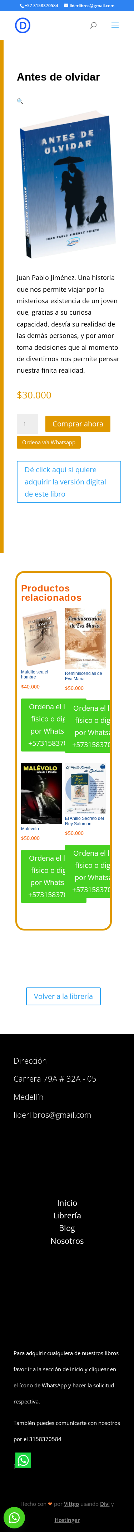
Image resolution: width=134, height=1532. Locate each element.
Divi (105, 1503)
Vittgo (71, 1503)
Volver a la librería (63, 996)
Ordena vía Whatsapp (48, 442)
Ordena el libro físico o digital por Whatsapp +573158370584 (53, 725)
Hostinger (67, 1519)
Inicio (67, 1202)
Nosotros (67, 1240)
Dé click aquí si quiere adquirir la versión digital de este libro (65, 482)
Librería (67, 1215)
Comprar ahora (78, 424)
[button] (20, 101)
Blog (67, 1227)
